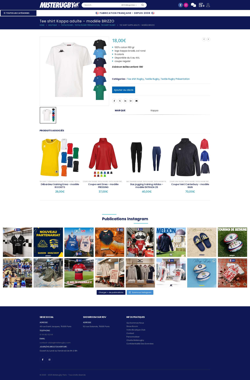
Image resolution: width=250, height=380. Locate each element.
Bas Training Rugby (134, 181)
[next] (208, 39)
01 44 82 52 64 (46, 334)
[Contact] (193, 5)
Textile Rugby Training (162, 181)
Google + (131, 101)
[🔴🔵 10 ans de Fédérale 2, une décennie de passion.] (79, 273)
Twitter (119, 101)
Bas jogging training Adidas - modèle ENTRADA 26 (146, 186)
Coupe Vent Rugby (90, 181)
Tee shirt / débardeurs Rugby (51, 181)
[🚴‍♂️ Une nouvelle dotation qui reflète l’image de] (48, 273)
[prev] (204, 39)
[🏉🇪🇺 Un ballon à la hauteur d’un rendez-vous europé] (232, 242)
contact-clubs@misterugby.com (55, 342)
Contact (130, 333)
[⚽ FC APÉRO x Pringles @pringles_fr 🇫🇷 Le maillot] (140, 242)
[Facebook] (42, 360)
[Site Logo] (59, 5)
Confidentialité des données (140, 343)
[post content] (60, 157)
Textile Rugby (152, 78)
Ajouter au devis (123, 90)
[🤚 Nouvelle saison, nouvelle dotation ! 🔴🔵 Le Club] (171, 242)
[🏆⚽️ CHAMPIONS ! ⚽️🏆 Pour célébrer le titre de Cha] (171, 273)
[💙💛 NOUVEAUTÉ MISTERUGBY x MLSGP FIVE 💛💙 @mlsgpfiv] (201, 273)
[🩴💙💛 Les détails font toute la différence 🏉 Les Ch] (201, 242)
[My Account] (208, 5)
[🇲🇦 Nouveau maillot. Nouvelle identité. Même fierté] (232, 273)
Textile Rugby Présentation (175, 78)
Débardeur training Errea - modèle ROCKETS (60, 186)
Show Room (132, 326)
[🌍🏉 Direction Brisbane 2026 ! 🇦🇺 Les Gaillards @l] (109, 242)
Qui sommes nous (135, 322)
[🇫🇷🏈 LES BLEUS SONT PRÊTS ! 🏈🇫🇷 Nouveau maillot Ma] (79, 242)
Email (136, 101)
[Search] (143, 5)
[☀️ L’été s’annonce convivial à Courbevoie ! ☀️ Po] (109, 273)
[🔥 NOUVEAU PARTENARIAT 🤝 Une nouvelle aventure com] (48, 242)
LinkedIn (125, 101)
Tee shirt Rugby (135, 78)
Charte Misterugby (135, 340)
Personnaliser (133, 336)
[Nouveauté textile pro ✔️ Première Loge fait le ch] (140, 273)
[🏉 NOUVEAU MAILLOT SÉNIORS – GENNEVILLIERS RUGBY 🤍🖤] (17, 242)
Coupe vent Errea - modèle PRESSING (103, 186)
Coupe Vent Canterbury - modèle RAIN (190, 186)
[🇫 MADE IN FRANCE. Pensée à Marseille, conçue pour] (17, 273)
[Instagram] (49, 360)
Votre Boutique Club (135, 329)
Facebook (114, 101)
